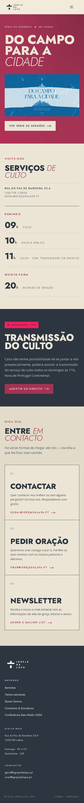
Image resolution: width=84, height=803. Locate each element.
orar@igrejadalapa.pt (18, 777)
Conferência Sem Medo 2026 (23, 715)
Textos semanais (15, 694)
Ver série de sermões (27, 126)
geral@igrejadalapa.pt (19, 772)
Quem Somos (13, 701)
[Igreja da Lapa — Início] (14, 7)
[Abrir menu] (71, 7)
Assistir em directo (26, 389)
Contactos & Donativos (19, 708)
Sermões (10, 688)
